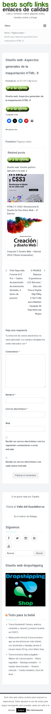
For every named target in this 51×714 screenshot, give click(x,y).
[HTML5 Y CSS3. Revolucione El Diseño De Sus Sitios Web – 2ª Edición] (25, 188)
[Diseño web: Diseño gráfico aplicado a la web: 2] (19, 160)
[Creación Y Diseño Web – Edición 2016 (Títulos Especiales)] (25, 231)
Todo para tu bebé (21, 615)
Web (8, 423)
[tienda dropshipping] (25, 589)
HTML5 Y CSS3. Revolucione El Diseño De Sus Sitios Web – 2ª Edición (22, 210)
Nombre (11, 394)
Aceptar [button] (21, 710)
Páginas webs (18, 33)
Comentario (13, 351)
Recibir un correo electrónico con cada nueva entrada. (23, 464)
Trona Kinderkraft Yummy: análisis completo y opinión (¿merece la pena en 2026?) (26, 628)
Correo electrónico (16, 409)
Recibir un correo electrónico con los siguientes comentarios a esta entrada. (25, 445)
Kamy (34, 81)
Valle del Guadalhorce (30, 506)
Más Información (35, 710)
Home (7, 33)
